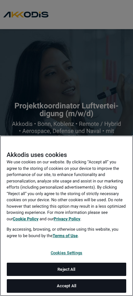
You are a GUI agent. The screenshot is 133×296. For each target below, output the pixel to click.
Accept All (66, 285)
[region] (66, 216)
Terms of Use (65, 236)
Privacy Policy (67, 219)
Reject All (66, 269)
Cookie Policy (26, 219)
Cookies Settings (66, 252)
